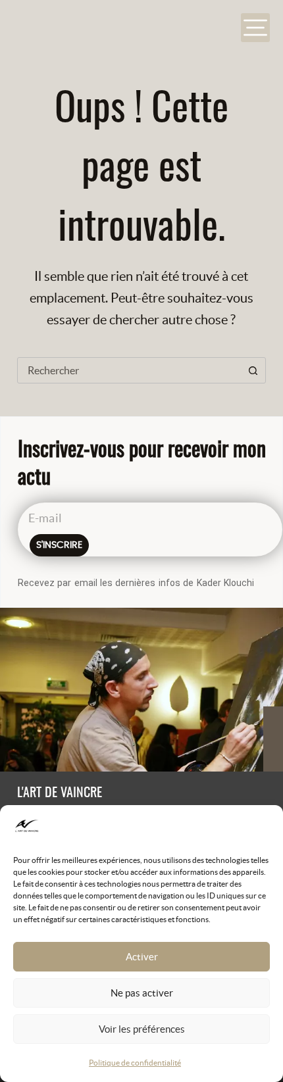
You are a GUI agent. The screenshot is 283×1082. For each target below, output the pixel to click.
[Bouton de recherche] (252, 370)
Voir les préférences (142, 1029)
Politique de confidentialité (135, 1062)
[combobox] (129, 370)
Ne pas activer (142, 992)
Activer (142, 956)
